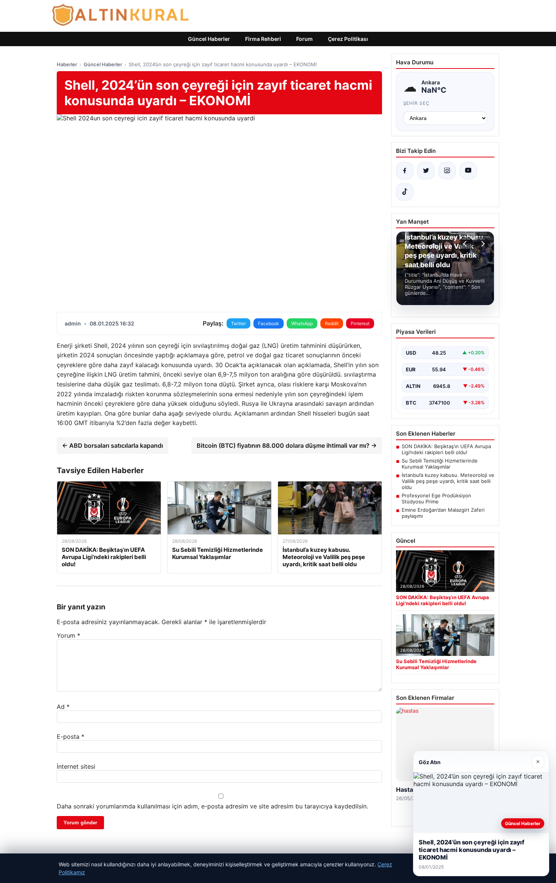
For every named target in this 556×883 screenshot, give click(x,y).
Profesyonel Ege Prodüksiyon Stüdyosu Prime (436, 498)
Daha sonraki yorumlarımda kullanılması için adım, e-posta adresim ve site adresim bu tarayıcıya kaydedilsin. (212, 806)
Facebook (268, 323)
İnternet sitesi (76, 766)
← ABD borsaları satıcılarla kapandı (112, 445)
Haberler (67, 64)
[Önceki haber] (466, 243)
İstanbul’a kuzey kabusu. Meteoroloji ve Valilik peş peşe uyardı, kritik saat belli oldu (448, 481)
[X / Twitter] (426, 170)
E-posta (70, 736)
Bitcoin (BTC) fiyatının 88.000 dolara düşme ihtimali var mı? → (287, 445)
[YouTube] (468, 170)
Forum (304, 39)
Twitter (238, 323)
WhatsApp (302, 323)
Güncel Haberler (209, 39)
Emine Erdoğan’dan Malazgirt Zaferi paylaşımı (443, 513)
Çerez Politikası (348, 39)
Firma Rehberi (263, 39)
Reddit (332, 323)
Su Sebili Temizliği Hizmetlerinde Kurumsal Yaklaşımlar (440, 464)
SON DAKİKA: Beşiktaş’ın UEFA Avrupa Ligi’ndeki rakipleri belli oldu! (446, 449)
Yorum (68, 635)
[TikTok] (404, 192)
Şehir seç (416, 103)
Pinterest (360, 323)
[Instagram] (447, 170)
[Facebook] (404, 170)
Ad (63, 706)
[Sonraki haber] (481, 243)
